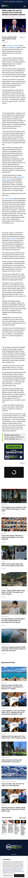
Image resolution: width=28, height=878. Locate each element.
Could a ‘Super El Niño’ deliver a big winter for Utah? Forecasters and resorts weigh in (13, 592)
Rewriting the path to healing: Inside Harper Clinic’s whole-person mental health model (13, 809)
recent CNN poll (8, 198)
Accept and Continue (19, 875)
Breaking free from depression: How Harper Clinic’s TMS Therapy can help (13, 737)
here (20, 439)
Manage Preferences (8, 875)
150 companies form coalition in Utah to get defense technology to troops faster (13, 509)
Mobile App (14, 854)
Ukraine (8, 47)
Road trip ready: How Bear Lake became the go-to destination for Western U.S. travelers (12, 686)
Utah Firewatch (12, 1)
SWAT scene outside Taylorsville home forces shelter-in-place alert (12, 564)
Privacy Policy (7, 869)
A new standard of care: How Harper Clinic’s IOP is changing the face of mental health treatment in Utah (13, 712)
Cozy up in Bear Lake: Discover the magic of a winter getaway (12, 784)
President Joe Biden (12, 45)
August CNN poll (12, 238)
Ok (26, 857)
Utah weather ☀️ (19, 1)
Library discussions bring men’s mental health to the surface (11, 761)
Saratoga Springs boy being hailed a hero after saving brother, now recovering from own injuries (13, 620)
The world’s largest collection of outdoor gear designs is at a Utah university (12, 537)
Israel (14, 47)
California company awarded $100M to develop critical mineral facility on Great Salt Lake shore (13, 648)
